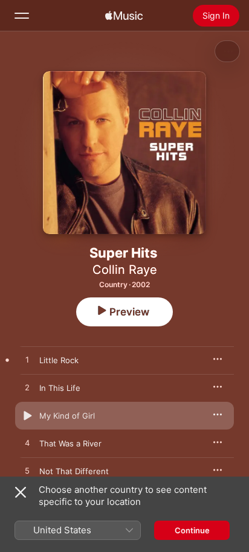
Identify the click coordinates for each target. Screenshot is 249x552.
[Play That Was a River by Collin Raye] (27, 443)
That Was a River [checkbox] (70, 443)
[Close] (20, 492)
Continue (192, 530)
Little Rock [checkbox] (59, 360)
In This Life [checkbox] (59, 388)
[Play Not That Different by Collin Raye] (27, 471)
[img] (124, 15)
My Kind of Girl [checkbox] (67, 415)
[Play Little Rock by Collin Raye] (27, 360)
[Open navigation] (21, 15)
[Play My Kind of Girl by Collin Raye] (27, 415)
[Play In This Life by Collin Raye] (27, 387)
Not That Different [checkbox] (74, 471)
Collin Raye (124, 269)
